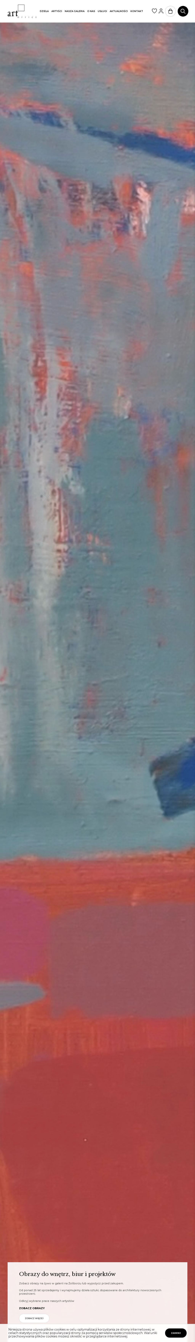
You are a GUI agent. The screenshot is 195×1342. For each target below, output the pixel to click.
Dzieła (44, 11)
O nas (91, 11)
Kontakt (136, 11)
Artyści (56, 11)
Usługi (102, 11)
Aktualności (119, 11)
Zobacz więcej (34, 1318)
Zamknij (176, 1333)
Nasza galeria (75, 11)
